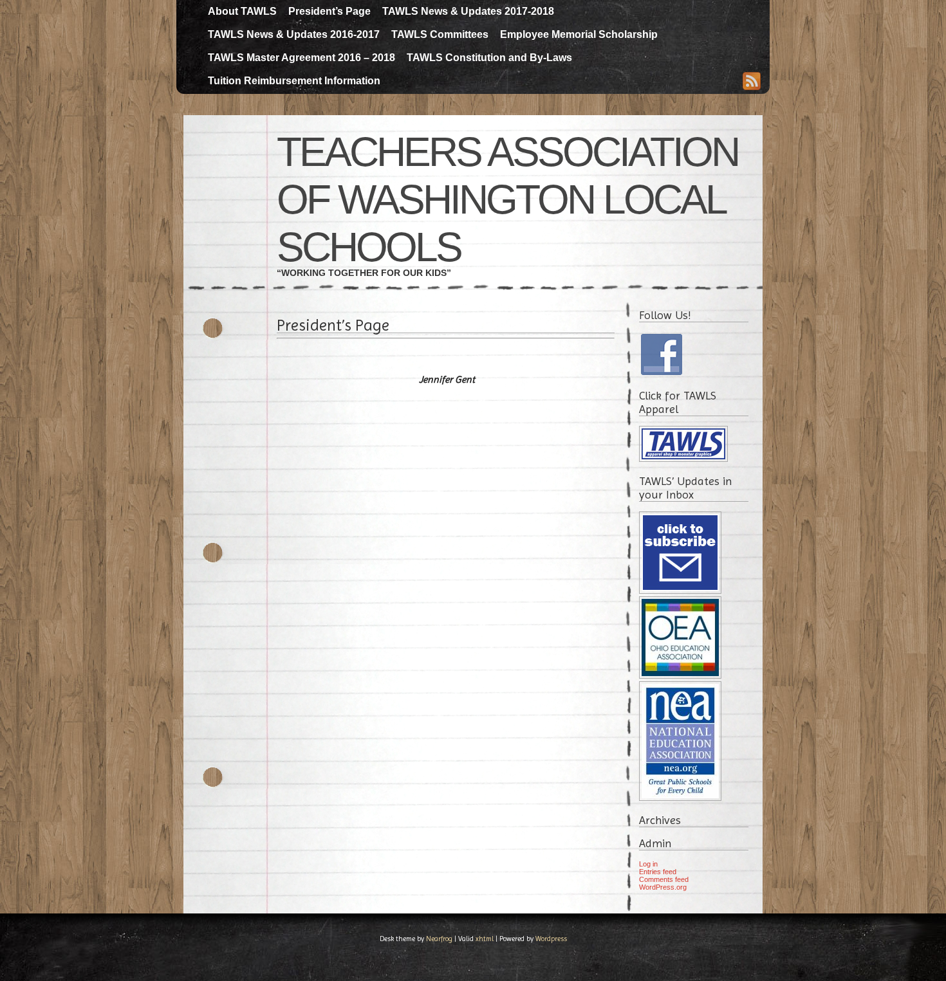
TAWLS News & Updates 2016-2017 (294, 34)
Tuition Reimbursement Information (294, 80)
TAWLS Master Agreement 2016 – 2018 (301, 57)
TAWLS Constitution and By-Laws (489, 57)
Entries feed (657, 872)
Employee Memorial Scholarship (579, 34)
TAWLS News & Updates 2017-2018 (468, 11)
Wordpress (551, 939)
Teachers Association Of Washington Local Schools (507, 199)
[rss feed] (752, 82)
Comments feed (664, 879)
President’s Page (329, 11)
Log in (648, 864)
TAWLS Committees (439, 34)
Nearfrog (439, 939)
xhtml (485, 939)
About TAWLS (242, 11)
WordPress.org (663, 887)
